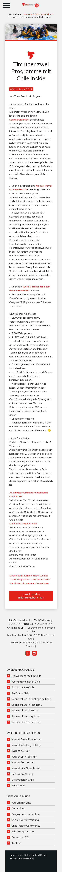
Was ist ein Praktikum (24, 756)
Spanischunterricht (19, 119)
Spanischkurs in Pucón (24, 710)
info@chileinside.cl (19, 620)
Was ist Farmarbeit (22, 762)
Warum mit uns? (21, 802)
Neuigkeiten (18, 785)
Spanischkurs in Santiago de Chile (31, 698)
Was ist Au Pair (20, 750)
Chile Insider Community (25, 825)
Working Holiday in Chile (25, 681)
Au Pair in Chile (20, 693)
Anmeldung (18, 808)
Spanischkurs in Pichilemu (26, 704)
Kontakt (16, 843)
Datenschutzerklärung (35, 855)
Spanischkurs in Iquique (25, 716)
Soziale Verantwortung (25, 819)
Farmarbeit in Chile (22, 687)
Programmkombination (25, 814)
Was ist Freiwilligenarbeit (26, 739)
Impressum (15, 855)
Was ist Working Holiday (26, 745)
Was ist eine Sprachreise (25, 768)
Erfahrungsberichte (22, 831)
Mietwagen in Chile (22, 779)
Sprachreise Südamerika (25, 722)
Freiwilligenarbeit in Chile (26, 675)
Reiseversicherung (22, 773)
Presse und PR (19, 837)
